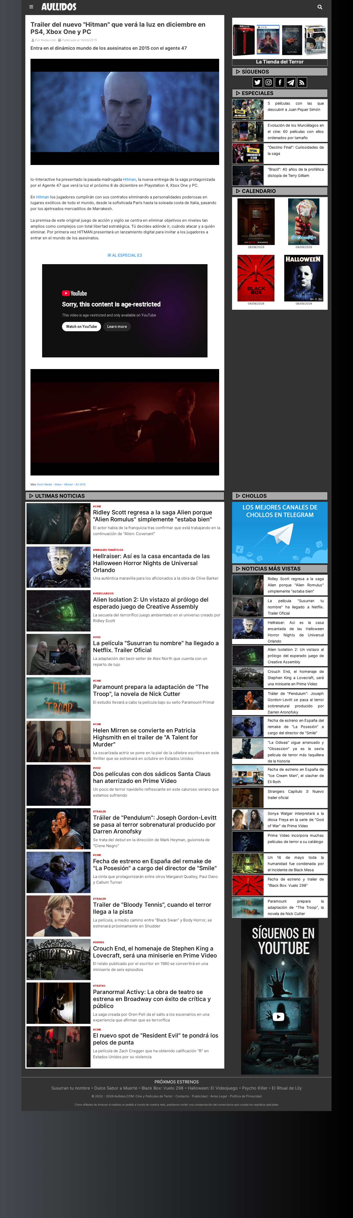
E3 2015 (81, 484)
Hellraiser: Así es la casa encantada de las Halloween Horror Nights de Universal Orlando (151, 562)
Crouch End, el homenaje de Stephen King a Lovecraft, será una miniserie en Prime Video (155, 952)
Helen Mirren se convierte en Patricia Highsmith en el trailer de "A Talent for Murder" (145, 737)
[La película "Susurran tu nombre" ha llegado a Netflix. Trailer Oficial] (58, 654)
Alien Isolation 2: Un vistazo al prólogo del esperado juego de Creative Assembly (151, 603)
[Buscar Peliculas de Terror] (320, 7)
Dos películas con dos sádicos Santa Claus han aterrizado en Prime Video (152, 777)
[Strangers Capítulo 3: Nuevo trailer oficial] (248, 797)
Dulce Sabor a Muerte (115, 1088)
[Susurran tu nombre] (256, 221)
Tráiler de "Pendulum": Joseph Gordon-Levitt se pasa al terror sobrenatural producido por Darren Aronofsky (155, 824)
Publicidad (199, 1096)
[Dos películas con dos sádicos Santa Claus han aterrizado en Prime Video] (58, 784)
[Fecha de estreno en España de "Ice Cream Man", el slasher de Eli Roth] (248, 775)
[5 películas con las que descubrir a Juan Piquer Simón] (248, 109)
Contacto (182, 1096)
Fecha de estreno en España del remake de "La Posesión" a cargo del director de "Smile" (155, 864)
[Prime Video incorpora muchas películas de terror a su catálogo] (248, 841)
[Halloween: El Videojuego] (303, 277)
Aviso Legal (218, 1096)
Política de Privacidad (246, 1096)
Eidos (58, 484)
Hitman (129, 179)
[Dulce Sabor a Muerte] (303, 221)
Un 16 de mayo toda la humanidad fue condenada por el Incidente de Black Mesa (296, 863)
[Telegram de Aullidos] (291, 82)
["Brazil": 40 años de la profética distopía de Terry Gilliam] (248, 175)
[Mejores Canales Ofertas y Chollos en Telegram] (280, 533)
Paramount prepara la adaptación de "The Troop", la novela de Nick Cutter (151, 690)
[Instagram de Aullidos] (269, 82)
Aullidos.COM (124, 1096)
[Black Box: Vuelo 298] (255, 277)
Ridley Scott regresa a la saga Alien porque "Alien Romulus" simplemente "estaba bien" (152, 516)
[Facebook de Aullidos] (280, 82)
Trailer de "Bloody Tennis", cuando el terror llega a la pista (152, 908)
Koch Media (44, 484)
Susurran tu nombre (70, 1088)
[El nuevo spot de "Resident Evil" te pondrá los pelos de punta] (58, 1046)
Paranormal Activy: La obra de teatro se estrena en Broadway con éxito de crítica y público (152, 998)
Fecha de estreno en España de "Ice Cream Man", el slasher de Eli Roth (296, 775)
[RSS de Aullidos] (302, 82)
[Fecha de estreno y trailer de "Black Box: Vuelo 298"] (248, 885)
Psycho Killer (254, 1088)
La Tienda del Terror (280, 62)
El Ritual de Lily (287, 1088)
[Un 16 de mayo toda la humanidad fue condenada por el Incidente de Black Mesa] (248, 863)
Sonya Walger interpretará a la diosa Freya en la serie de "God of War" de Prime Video (296, 819)
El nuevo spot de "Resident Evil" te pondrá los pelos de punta (155, 1039)
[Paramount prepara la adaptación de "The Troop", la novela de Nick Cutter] (58, 697)
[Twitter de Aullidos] (258, 82)
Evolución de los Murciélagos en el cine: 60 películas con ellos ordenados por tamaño (296, 131)
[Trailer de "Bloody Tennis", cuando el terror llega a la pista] (58, 915)
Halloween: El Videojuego (213, 1088)
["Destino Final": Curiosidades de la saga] (248, 153)
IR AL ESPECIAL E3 (125, 255)
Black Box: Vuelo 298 (162, 1088)
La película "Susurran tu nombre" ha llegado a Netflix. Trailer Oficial (156, 646)
